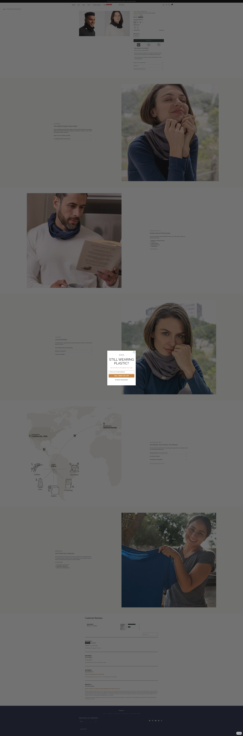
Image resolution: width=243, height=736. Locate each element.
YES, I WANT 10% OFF (121, 376)
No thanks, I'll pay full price (121, 379)
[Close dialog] (134, 352)
